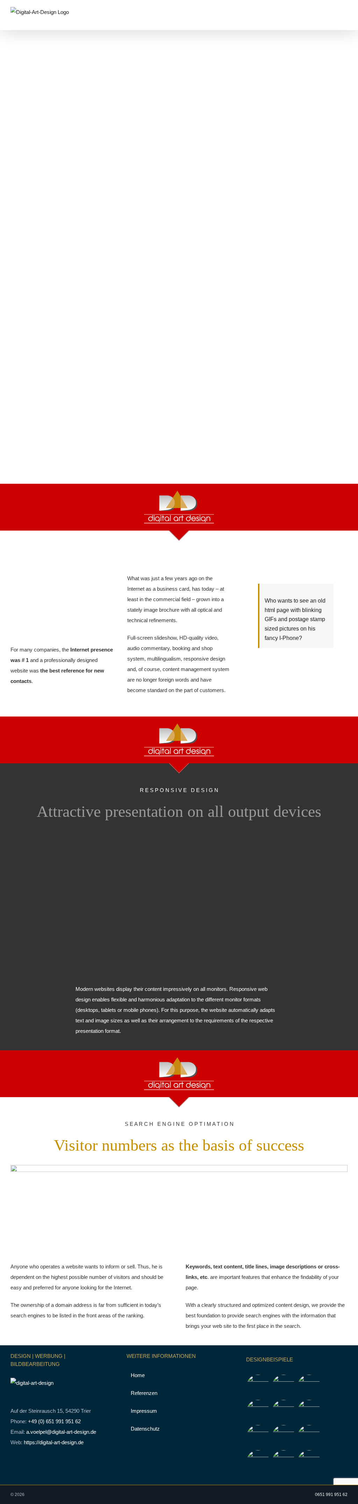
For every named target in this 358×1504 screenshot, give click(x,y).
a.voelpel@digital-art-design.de (61, 1432)
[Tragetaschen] (284, 1386)
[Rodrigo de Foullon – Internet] (258, 1436)
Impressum (144, 1411)
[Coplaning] (309, 1436)
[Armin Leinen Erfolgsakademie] (284, 1411)
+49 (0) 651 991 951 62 (54, 1421)
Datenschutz (145, 1429)
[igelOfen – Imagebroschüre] (284, 1461)
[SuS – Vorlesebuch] (309, 1461)
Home (138, 1375)
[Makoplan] (309, 1386)
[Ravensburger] (284, 1436)
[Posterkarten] (258, 1386)
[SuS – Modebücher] (309, 1411)
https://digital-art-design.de (54, 1442)
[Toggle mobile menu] (345, 19)
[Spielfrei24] (258, 1411)
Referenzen (144, 1393)
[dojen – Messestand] (258, 1461)
